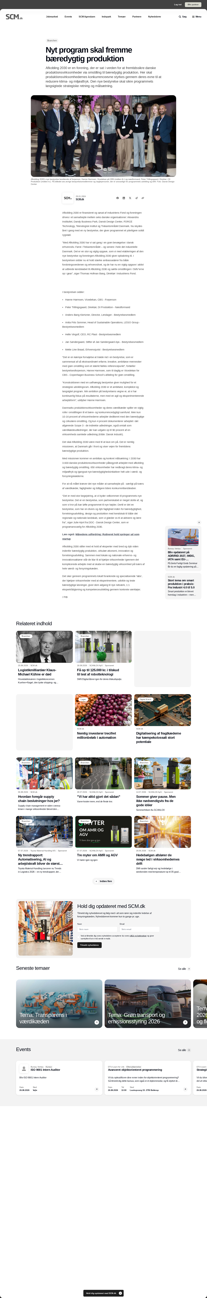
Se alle (182, 968)
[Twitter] (130, 198)
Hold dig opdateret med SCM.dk (101, 1293)
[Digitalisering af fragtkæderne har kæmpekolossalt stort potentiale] (162, 719)
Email (122, 924)
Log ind (178, 4)
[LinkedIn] (123, 198)
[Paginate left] (18, 1003)
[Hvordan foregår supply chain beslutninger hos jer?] (44, 784)
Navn (79, 924)
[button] (199, 522)
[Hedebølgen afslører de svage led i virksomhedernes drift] (162, 845)
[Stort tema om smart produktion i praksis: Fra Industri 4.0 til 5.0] (183, 586)
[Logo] (14, 17)
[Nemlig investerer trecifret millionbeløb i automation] (103, 717)
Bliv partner (193, 4)
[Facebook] (117, 198)
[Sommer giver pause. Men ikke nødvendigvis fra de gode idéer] (162, 784)
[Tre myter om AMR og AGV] (103, 839)
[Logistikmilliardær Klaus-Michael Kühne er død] (44, 657)
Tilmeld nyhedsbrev (89, 945)
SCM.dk (80, 199)
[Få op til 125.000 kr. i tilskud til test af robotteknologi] (103, 656)
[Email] (136, 198)
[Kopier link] (143, 198)
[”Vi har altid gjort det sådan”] (103, 780)
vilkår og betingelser (138, 936)
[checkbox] (78, 937)
